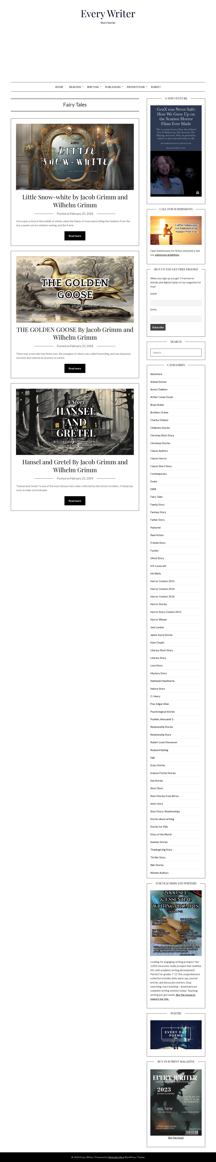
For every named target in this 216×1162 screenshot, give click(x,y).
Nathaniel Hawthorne (162, 680)
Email (153, 309)
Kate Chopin (157, 642)
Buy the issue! (176, 1137)
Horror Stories (158, 604)
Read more (75, 235)
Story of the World (160, 834)
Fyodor (154, 550)
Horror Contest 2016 (162, 596)
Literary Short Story (161, 650)
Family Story (157, 504)
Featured (155, 527)
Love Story (156, 665)
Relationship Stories (161, 726)
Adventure (156, 373)
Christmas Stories (160, 443)
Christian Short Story (162, 435)
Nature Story (157, 688)
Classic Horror (158, 458)
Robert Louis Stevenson (163, 742)
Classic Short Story (161, 466)
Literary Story (158, 657)
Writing (93, 86)
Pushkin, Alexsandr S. (162, 719)
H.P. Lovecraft (158, 565)
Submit (156, 86)
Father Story (157, 519)
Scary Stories (157, 765)
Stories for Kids (159, 826)
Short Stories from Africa (164, 795)
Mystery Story (158, 673)
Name (153, 293)
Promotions (136, 86)
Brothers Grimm (159, 412)
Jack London (157, 627)
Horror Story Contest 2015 (165, 611)
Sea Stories (156, 780)
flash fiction (157, 535)
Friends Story (158, 542)
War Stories (157, 864)
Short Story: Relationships (165, 811)
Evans (153, 481)
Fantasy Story (158, 512)
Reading (75, 86)
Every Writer (108, 13)
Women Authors (159, 872)
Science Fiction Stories (163, 772)
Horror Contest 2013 (162, 581)
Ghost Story (157, 558)
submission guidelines (167, 254)
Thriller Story (158, 857)
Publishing (113, 86)
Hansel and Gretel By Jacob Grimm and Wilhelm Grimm (75, 466)
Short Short (156, 788)
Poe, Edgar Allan (159, 703)
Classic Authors (159, 450)
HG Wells (155, 573)
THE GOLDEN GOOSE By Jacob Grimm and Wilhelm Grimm (75, 333)
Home (59, 86)
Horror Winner (158, 619)
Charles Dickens (159, 419)
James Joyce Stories (161, 634)
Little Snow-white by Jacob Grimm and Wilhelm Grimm (75, 201)
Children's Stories (160, 427)
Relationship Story (160, 734)
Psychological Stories (162, 711)
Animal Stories (158, 381)
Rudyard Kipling (159, 750)
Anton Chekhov (159, 389)
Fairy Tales (156, 496)
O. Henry (155, 696)
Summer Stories (159, 841)
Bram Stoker (157, 404)
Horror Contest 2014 (162, 588)
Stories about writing (162, 818)
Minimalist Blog (116, 1157)
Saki (152, 757)
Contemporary (158, 473)
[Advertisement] (108, 56)
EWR (153, 489)
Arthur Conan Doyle (161, 396)
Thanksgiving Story (161, 849)
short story (156, 803)
